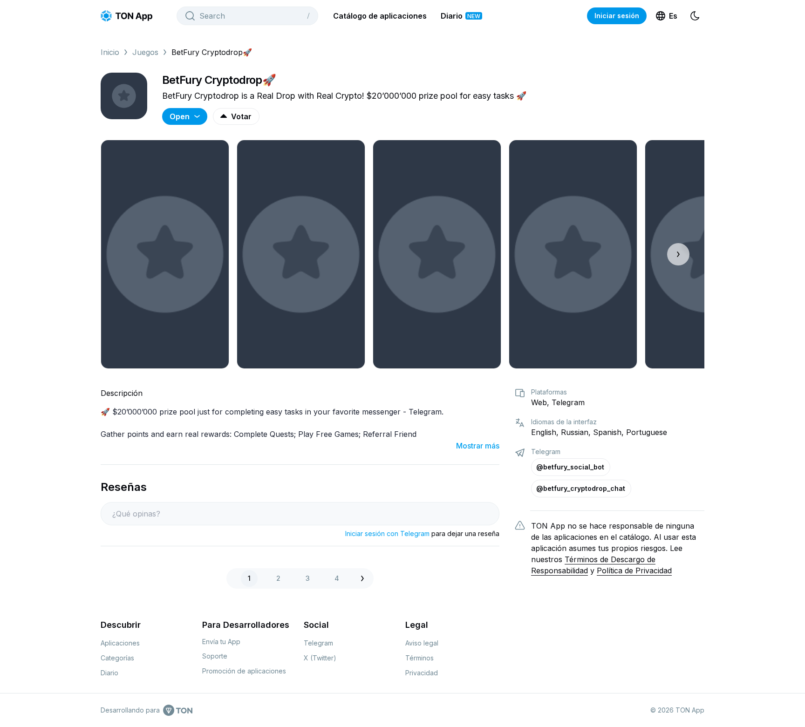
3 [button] (308, 578)
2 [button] (278, 578)
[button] (365, 578)
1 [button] (249, 578)
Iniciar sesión (616, 16)
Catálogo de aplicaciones (380, 15)
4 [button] (336, 578)
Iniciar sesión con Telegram (387, 533)
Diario (460, 15)
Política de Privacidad (634, 570)
